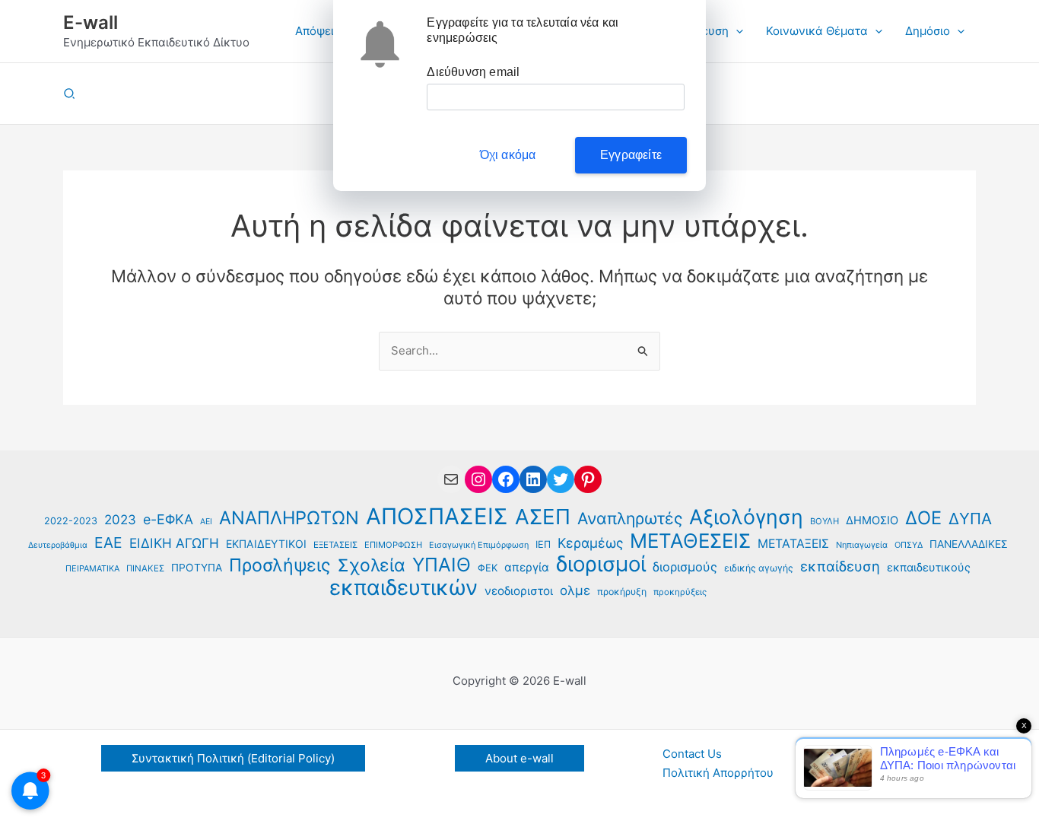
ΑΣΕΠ (542, 517)
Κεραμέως (590, 543)
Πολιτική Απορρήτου (718, 772)
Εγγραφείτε (631, 154)
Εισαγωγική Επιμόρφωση (479, 544)
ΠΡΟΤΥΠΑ (196, 568)
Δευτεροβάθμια (57, 545)
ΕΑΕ (108, 542)
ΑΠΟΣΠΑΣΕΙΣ (437, 517)
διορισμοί (601, 564)
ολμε (575, 590)
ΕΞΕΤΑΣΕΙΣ (335, 544)
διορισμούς (685, 566)
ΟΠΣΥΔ (908, 544)
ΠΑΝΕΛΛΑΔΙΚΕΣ (968, 544)
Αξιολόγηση (746, 517)
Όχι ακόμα (508, 154)
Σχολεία (371, 565)
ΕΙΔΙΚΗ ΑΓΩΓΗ (174, 543)
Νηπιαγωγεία (862, 544)
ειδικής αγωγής (758, 568)
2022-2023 (70, 521)
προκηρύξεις (680, 592)
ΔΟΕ (923, 518)
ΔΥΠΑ (970, 519)
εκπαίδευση (840, 566)
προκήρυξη (622, 591)
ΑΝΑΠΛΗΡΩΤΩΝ (289, 518)
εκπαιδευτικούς (929, 567)
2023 (120, 519)
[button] (736, 31)
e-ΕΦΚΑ (168, 519)
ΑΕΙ (206, 522)
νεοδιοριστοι (519, 591)
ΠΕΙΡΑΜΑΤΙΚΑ (92, 568)
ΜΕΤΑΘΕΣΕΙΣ (690, 541)
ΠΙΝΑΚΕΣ (145, 568)
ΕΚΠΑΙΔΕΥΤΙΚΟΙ (266, 543)
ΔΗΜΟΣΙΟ (872, 520)
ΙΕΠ (543, 544)
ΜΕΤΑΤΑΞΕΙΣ (793, 543)
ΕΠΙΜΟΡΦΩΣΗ (393, 544)
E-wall (90, 22)
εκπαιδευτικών (403, 587)
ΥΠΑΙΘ (441, 564)
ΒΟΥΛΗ (824, 521)
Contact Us (692, 753)
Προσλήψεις (280, 565)
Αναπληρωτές (629, 518)
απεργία (526, 567)
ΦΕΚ (487, 568)
